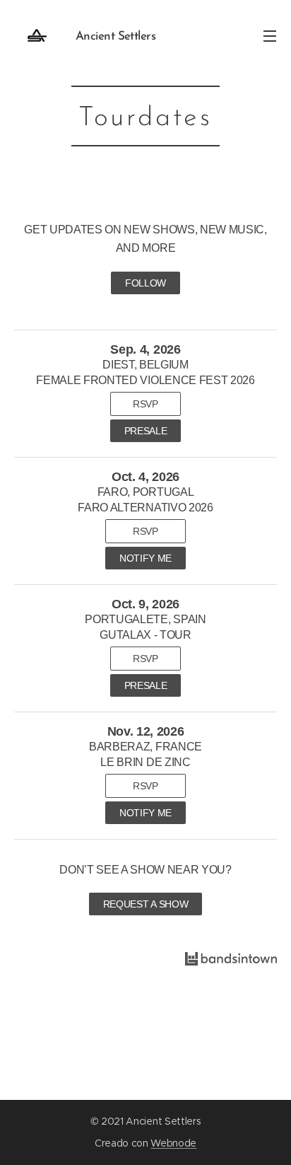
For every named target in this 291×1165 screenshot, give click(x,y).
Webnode (173, 1143)
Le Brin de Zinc (145, 762)
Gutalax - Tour (145, 635)
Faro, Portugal (145, 492)
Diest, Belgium (145, 365)
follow (145, 283)
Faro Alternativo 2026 (145, 508)
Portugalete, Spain (145, 619)
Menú (270, 35)
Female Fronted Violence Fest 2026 (145, 380)
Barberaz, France (145, 747)
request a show (146, 904)
